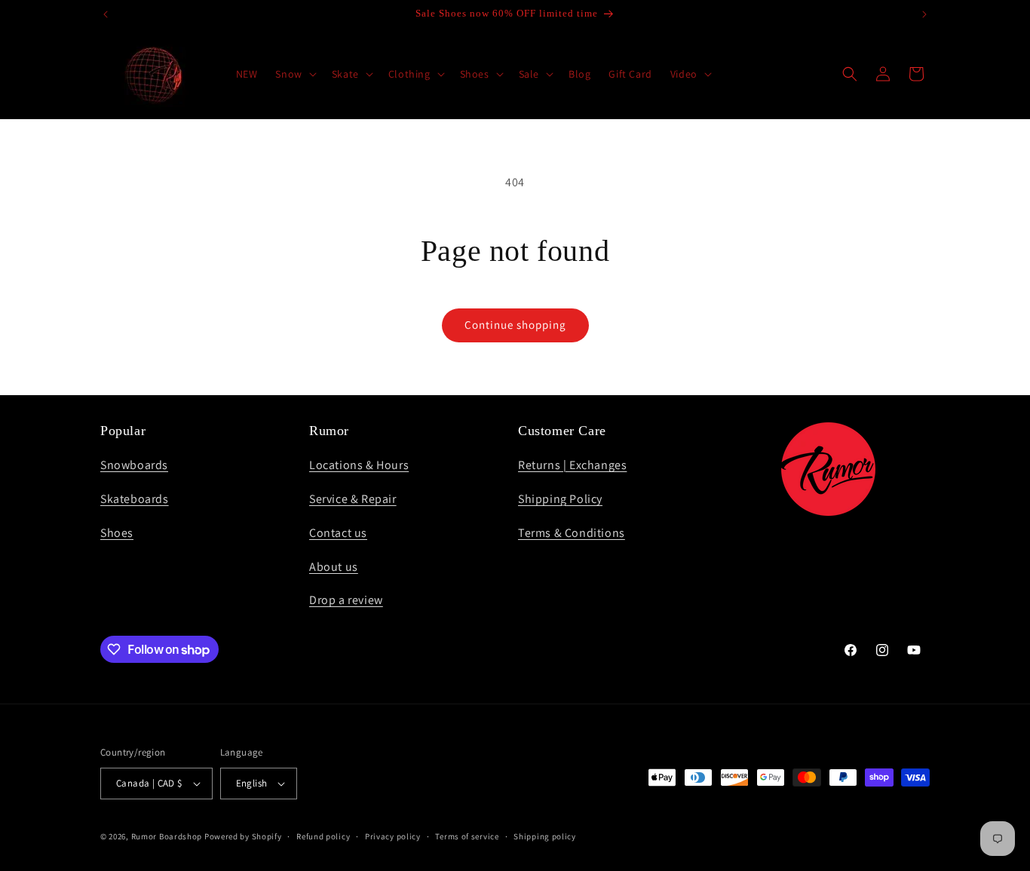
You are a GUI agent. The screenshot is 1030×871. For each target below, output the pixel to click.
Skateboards (134, 499)
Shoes (116, 533)
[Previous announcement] (105, 14)
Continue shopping (515, 324)
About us (333, 567)
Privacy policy (393, 836)
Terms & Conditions (571, 533)
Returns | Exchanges (572, 465)
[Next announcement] (924, 14)
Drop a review (346, 600)
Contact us (338, 533)
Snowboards (134, 465)
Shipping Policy (560, 499)
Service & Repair (353, 499)
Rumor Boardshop (167, 836)
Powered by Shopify (243, 836)
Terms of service (466, 836)
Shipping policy (544, 836)
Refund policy (323, 836)
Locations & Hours (359, 465)
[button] (294, 74)
